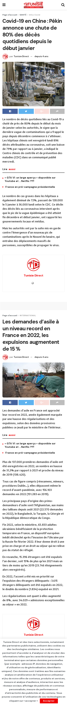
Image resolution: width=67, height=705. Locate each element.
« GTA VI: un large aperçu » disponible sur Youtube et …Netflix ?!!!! (30, 179)
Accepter (49, 700)
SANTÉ (23, 15)
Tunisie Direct (21, 56)
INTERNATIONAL (28, 315)
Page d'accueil (9, 15)
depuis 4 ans (41, 56)
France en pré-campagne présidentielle (30, 187)
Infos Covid (34, 15)
